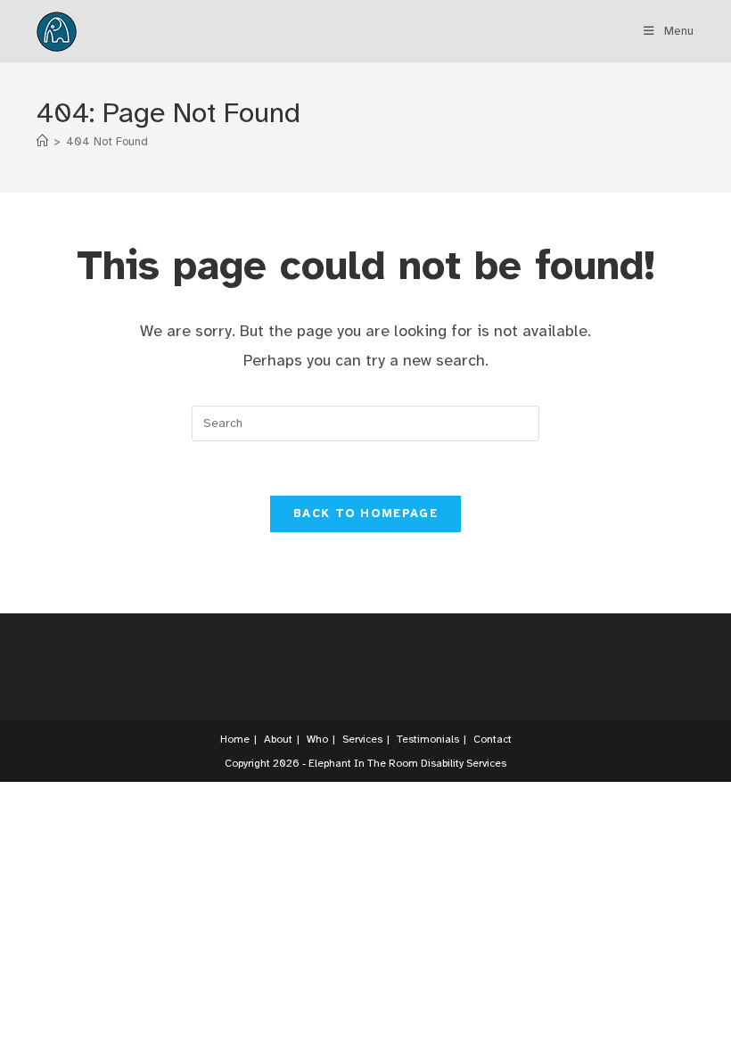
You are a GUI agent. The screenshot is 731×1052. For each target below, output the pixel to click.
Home (235, 739)
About (278, 739)
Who (317, 739)
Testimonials (428, 739)
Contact (492, 739)
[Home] (42, 142)
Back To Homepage (365, 513)
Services (362, 739)
